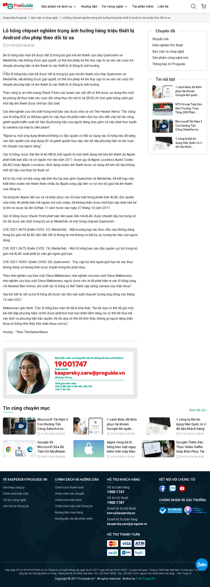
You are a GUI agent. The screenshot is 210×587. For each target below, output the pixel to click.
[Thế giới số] (195, 510)
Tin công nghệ (113, 6)
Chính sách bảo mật (16, 493)
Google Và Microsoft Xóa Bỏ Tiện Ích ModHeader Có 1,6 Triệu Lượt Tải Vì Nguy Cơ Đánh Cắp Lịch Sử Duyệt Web (52, 447)
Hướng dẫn (89, 6)
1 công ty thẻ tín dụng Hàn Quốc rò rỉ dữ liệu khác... (188, 142)
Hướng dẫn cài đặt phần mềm (74, 518)
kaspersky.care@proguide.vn (127, 524)
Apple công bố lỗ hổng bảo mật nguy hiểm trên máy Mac (121, 446)
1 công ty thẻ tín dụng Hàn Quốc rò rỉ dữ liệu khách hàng (191, 424)
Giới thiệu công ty (14, 487)
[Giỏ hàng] (203, 6)
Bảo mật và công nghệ (168, 51)
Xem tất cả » (198, 410)
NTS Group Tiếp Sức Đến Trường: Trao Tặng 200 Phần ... (188, 108)
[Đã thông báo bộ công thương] (170, 510)
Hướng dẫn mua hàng (69, 512)
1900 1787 (115, 502)
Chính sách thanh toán (69, 487)
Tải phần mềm (143, 6)
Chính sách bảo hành (68, 500)
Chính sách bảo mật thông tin (74, 506)
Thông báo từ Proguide (168, 64)
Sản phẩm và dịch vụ (57, 6)
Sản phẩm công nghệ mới (170, 58)
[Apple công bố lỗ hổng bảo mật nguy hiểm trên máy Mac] (88, 448)
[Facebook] (162, 488)
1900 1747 (115, 492)
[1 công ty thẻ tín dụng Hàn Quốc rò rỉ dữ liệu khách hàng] (162, 143)
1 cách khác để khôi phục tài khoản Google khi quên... (188, 91)
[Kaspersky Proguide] (18, 6)
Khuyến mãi (160, 39)
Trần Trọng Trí (145, 578)
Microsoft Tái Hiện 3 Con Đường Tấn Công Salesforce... (188, 125)
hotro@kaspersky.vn (121, 513)
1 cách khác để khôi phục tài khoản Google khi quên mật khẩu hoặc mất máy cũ (122, 424)
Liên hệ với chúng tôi (16, 506)
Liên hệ (163, 6)
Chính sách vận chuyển (69, 493)
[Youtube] (172, 488)
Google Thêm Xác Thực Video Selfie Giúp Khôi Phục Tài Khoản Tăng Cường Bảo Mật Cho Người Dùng (190, 447)
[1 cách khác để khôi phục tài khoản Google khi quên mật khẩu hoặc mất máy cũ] (162, 91)
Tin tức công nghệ (14, 500)
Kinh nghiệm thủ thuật (167, 45)
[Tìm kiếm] (193, 6)
